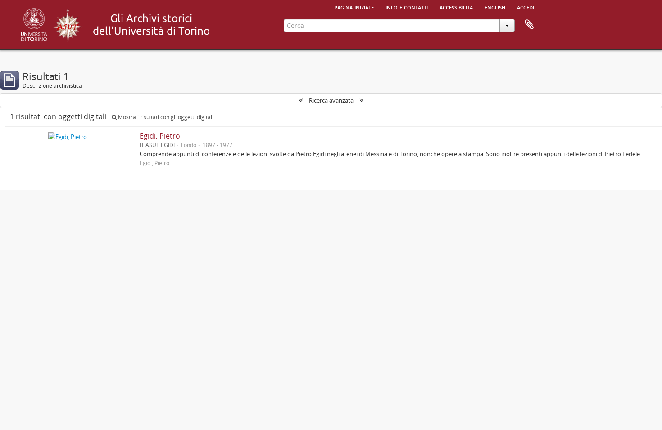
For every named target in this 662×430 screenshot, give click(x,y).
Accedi (525, 7)
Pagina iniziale (354, 7)
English (495, 7)
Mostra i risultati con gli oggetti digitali (165, 117)
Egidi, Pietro (160, 136)
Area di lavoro (529, 24)
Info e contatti (406, 7)
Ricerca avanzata (331, 100)
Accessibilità (456, 7)
